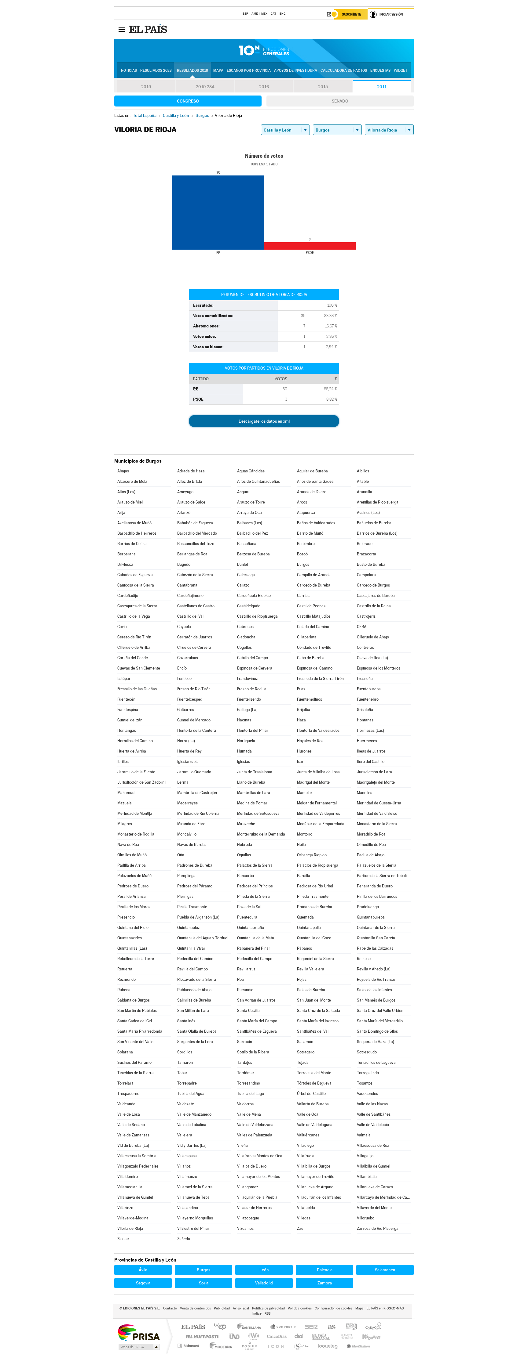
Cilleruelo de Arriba (133, 647)
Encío (182, 668)
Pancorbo (245, 875)
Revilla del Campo (192, 969)
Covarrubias (187, 657)
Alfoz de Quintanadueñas (258, 481)
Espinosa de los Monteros (378, 668)
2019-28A (205, 86)
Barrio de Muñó (310, 533)
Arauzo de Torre (251, 502)
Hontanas (365, 720)
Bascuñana (246, 543)
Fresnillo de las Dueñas (137, 689)
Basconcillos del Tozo (195, 543)
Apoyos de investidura (295, 70)
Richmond (189, 1345)
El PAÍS (193, 1327)
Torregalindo (368, 1073)
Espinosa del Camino (314, 668)
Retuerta (124, 969)
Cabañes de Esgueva (135, 574)
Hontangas (126, 730)
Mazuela (124, 803)
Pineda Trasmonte (312, 896)
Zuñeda (183, 1239)
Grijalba (303, 709)
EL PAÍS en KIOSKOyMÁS (385, 1308)
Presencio (126, 917)
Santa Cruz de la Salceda (318, 1010)
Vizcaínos (245, 1228)
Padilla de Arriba (131, 865)
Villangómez (247, 1187)
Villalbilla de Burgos (314, 1166)
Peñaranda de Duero (375, 886)
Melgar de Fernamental (317, 803)
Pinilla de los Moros (133, 906)
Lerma (183, 782)
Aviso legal (241, 1308)
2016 (264, 86)
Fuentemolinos (309, 699)
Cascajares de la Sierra (137, 606)
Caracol (371, 1327)
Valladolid (264, 1282)
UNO (235, 1336)
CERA (361, 626)
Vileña (242, 1145)
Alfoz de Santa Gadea (315, 481)
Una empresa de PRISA (139, 1332)
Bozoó (302, 554)
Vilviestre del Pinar (193, 1228)
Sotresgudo (367, 1052)
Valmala (364, 1135)
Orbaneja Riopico (312, 855)
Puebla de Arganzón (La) (198, 917)
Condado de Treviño (314, 647)
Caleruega (246, 574)
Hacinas (244, 720)
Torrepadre (187, 1083)
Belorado (364, 543)
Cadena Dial (299, 1336)
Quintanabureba (371, 917)
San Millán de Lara (193, 1010)
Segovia (143, 1282)
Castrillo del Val (190, 616)
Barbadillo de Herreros (136, 533)
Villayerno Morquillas (195, 1218)
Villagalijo (365, 1156)
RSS (267, 1314)
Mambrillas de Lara (253, 792)
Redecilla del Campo (254, 958)
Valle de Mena (249, 1114)
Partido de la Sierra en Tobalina (384, 875)
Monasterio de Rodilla (135, 834)
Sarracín (244, 1041)
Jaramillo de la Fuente (136, 772)
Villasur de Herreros (254, 1207)
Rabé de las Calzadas (375, 948)
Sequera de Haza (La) (375, 1041)
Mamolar (304, 792)
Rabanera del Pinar (253, 948)
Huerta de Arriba (131, 751)
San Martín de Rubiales (137, 1010)
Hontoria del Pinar (252, 730)
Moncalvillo (186, 834)
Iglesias (243, 761)
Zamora (324, 1282)
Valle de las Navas (372, 1104)
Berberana (126, 554)
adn (349, 1327)
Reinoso (364, 958)
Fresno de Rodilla (251, 689)
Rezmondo (126, 979)
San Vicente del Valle (135, 1041)
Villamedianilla (129, 1187)
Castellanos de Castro (196, 606)
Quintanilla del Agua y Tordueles (204, 938)
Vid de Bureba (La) (133, 1145)
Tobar (182, 1073)
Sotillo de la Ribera (253, 1052)
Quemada (305, 917)
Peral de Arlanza (131, 896)
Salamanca (385, 1269)
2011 (382, 86)
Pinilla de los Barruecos (377, 896)
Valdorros (245, 1104)
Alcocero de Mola (132, 481)
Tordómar (245, 1073)
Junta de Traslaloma (254, 772)
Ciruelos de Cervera (194, 647)
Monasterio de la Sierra (377, 823)
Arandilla (364, 491)
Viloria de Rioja (130, 1228)
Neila (301, 844)
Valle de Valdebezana (255, 1124)
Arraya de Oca (249, 512)
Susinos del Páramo (134, 1062)
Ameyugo (185, 491)
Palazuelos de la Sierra (376, 865)
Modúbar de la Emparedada (320, 823)
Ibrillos (123, 761)
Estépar (123, 678)
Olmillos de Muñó (132, 855)
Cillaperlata (307, 637)
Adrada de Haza (191, 471)
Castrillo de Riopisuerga (257, 616)
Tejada (303, 1062)
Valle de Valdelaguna (314, 1124)
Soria (203, 1282)
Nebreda (244, 844)
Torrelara (125, 1083)
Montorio (304, 834)
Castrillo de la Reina (374, 606)
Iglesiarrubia (188, 761)
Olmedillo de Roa (371, 844)
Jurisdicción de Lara (374, 772)
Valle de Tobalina (191, 1124)
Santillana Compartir (283, 1327)
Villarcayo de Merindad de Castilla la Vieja (384, 1197)
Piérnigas (185, 896)
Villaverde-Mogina (132, 1218)
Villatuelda (306, 1207)
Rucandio (245, 990)
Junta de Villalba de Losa (318, 772)
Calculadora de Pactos (344, 70)
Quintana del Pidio (132, 927)
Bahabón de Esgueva (195, 523)
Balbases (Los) (249, 523)
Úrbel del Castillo (311, 1093)
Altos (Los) (126, 491)
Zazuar (123, 1239)
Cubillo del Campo (252, 657)
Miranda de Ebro (191, 823)
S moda (301, 1345)
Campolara (366, 574)
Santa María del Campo (257, 1021)
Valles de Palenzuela (254, 1135)
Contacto (170, 1308)
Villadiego (305, 1145)
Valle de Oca (307, 1114)
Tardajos (244, 1062)
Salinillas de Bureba (194, 1000)
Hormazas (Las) (370, 730)
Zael (300, 1228)
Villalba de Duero (251, 1166)
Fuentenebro (368, 699)
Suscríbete (351, 14)
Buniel (242, 564)
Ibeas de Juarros (371, 751)
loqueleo (328, 1345)
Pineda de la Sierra (253, 896)
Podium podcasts (249, 1345)
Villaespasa (187, 1156)
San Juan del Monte (314, 1000)
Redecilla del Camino (195, 958)
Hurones (304, 751)
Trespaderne (128, 1093)
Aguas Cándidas (251, 471)
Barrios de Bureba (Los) (377, 533)
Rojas (301, 979)
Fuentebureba (369, 689)
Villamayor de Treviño (315, 1176)
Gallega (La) (247, 709)
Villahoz (184, 1166)
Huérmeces (367, 740)
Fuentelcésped (189, 699)
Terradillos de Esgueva (376, 1062)
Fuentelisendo (249, 699)
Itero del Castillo (370, 761)
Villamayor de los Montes (258, 1176)
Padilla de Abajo (370, 855)
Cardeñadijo (127, 595)
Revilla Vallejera (310, 969)
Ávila (143, 1269)
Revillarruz (246, 969)
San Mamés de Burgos (376, 1000)
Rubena (123, 990)
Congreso (188, 101)
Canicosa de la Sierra (135, 585)
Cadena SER (309, 1327)
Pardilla (303, 875)
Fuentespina (127, 709)
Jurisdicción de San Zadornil (141, 782)
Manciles (364, 792)
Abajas (123, 471)
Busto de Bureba (371, 564)
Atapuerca (306, 512)
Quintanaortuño (250, 927)
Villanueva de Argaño (315, 1187)
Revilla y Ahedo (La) (374, 969)
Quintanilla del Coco (314, 938)
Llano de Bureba (251, 782)
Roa (240, 979)
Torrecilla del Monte (314, 1073)
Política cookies (300, 1308)
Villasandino (187, 1207)
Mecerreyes (187, 803)
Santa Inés (186, 1021)
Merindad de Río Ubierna (198, 813)
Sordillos (184, 1052)
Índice (257, 1314)
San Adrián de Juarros (256, 1000)
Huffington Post (201, 1336)
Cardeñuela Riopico (254, 595)
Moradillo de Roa (371, 834)
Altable (363, 481)
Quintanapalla (309, 927)
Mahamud (125, 792)
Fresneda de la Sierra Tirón (320, 678)
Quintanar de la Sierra (376, 927)
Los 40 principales (222, 1327)
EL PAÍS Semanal (322, 1336)
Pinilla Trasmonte (192, 906)
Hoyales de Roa (310, 740)
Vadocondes (367, 1093)
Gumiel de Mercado (194, 720)
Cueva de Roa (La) (372, 657)
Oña (180, 855)
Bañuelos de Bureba (374, 523)
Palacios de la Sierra (255, 865)
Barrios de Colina (132, 543)
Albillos (363, 471)
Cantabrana (187, 585)
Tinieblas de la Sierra (135, 1073)
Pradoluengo (368, 906)
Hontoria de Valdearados (318, 730)
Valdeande (126, 1104)
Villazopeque (248, 1218)
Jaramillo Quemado (194, 772)
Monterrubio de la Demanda (261, 834)
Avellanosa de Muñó (134, 523)
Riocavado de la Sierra (196, 979)
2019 (146, 86)
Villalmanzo (187, 1176)
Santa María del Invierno (318, 1021)
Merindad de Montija (134, 813)
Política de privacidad (268, 1308)
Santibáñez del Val (312, 1031)
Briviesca (125, 564)
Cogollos (244, 647)
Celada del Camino (313, 626)
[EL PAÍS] (149, 29)
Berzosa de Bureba (253, 554)
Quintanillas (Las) (132, 948)
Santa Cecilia (248, 1010)
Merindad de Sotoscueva (258, 813)
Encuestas (380, 70)
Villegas (303, 1218)
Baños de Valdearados (316, 523)
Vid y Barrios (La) (192, 1145)
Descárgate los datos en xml (264, 421)
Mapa (218, 70)
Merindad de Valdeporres (318, 813)
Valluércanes (308, 1135)
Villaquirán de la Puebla (257, 1197)
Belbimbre (306, 543)
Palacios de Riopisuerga (317, 865)
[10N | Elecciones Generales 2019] (264, 50)
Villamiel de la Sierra (195, 1187)
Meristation (357, 1345)
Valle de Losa (128, 1114)
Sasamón (305, 1041)
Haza (301, 720)
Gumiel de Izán (129, 720)
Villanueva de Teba (193, 1197)
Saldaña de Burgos (133, 1000)
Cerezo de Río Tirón (134, 637)
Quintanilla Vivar (191, 948)
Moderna (219, 1345)
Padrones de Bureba (194, 865)
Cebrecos (245, 626)
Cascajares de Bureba (376, 595)
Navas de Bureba (192, 844)
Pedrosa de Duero (132, 886)
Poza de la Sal (249, 906)
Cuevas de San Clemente (138, 668)
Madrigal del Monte (313, 782)
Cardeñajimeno (190, 595)
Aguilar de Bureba (312, 471)
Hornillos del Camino (135, 740)
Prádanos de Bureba (314, 906)
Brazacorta (366, 554)
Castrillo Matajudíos (314, 616)
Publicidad (222, 1308)
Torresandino (248, 1083)
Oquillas (244, 855)
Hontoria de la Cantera (196, 730)
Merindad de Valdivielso (377, 813)
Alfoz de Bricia (189, 481)
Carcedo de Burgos (373, 585)
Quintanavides (129, 938)
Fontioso (184, 678)
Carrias (303, 595)
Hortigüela (246, 740)
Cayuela (184, 626)
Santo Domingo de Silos (377, 1031)
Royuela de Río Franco (376, 979)
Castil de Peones (311, 606)
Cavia (122, 626)
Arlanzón (185, 512)
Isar (300, 761)
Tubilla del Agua (190, 1093)
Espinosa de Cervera (254, 668)
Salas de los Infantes (374, 990)
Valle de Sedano (131, 1124)
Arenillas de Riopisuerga (377, 502)
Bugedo (183, 564)
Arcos (302, 502)
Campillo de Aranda (314, 574)
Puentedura (247, 917)
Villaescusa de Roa (373, 1145)
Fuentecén (126, 699)
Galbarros (185, 709)
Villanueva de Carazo (375, 1187)
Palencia (324, 1269)
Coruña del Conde (132, 657)
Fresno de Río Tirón (194, 689)
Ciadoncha (246, 637)
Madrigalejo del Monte (376, 782)
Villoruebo (365, 1218)
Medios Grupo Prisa (138, 1347)
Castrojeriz (366, 616)
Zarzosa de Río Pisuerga (377, 1228)
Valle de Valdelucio (373, 1124)
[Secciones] (121, 29)
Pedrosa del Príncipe (255, 886)
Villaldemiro (127, 1176)
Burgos (303, 564)
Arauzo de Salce (191, 502)
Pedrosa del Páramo (194, 886)
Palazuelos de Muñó (134, 875)
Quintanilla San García (376, 938)
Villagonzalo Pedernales (138, 1166)
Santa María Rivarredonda (139, 1031)
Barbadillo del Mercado (197, 533)
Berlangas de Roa (192, 554)
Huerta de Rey (189, 751)
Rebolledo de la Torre (135, 958)
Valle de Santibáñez (374, 1114)
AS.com (329, 1327)
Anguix (243, 491)
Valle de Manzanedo (194, 1114)
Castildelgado (248, 606)
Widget (400, 70)
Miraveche (246, 823)
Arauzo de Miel (130, 502)
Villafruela (305, 1156)
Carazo (243, 585)
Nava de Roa (128, 844)
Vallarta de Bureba (313, 1104)
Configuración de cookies (333, 1308)
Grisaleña (365, 709)
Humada (244, 751)
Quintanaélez (188, 927)
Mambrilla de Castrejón (197, 792)
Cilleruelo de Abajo (373, 637)
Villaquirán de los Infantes (319, 1197)
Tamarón (185, 1062)
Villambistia (367, 1176)
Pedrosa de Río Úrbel (315, 886)
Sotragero (305, 1052)
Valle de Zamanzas (133, 1135)
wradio (252, 1336)
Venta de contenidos (195, 1308)
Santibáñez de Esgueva (257, 1031)
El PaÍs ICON (275, 1345)
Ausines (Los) (368, 512)
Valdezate (185, 1104)
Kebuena (366, 1336)
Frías (301, 689)
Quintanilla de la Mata (255, 938)
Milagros (124, 823)
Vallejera (184, 1135)
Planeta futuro (344, 1336)
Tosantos (364, 1083)
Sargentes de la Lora (195, 1041)
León (264, 1269)
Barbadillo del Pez (252, 533)
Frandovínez (247, 678)
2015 (323, 86)
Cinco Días (276, 1336)
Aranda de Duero (311, 491)
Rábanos (304, 948)
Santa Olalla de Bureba (197, 1031)
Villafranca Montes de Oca (259, 1156)
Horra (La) (186, 740)
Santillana (251, 1327)
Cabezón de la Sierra (195, 574)
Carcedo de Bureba (313, 585)
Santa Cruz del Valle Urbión (380, 1010)
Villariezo (125, 1207)
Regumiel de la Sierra (315, 958)
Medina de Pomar (252, 803)
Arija (121, 512)
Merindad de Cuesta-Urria (379, 803)
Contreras (365, 647)
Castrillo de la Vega (133, 616)
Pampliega (186, 875)
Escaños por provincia (249, 70)
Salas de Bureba (311, 990)
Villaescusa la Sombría (136, 1156)
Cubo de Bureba (310, 657)
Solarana (125, 1052)
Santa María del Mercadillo (380, 1021)
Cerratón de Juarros (194, 637)
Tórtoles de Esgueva (314, 1083)
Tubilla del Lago (250, 1093)
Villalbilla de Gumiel (373, 1166)
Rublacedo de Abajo (194, 990)
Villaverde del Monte (374, 1207)
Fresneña (365, 678)
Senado (340, 101)
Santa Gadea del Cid (134, 1021)
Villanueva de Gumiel (135, 1197)
